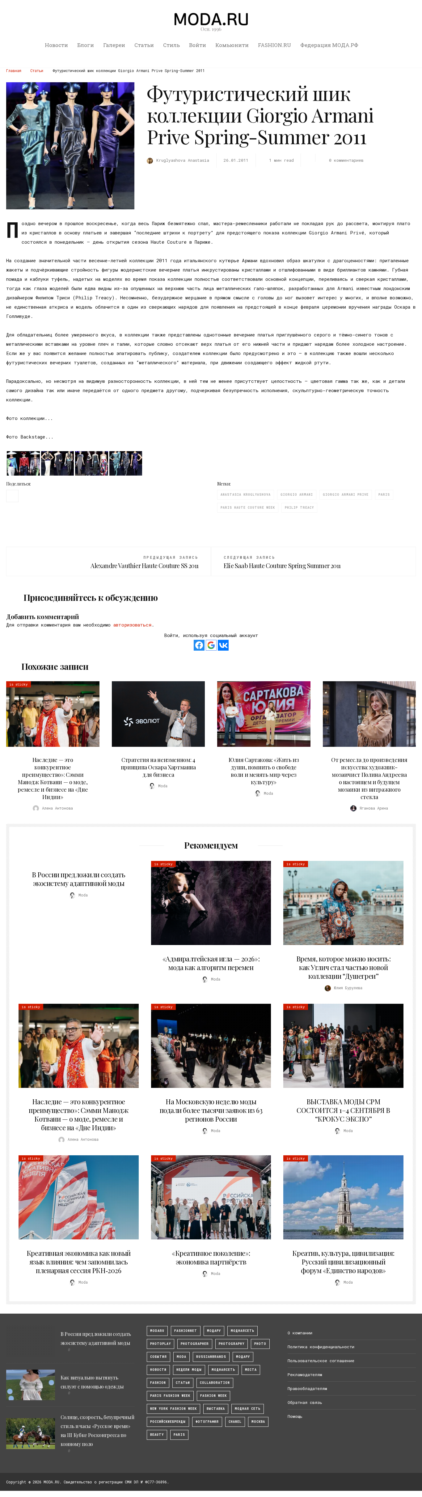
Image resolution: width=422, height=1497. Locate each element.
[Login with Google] (211, 645)
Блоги (85, 45)
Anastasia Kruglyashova (246, 495)
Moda (181, 1357)
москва (258, 1422)
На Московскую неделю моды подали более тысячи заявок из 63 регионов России (211, 1110)
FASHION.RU (274, 45)
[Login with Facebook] (199, 645)
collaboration (215, 1383)
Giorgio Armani (297, 495)
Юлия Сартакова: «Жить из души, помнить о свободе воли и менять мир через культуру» (264, 771)
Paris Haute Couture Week (248, 508)
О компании (300, 1333)
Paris (384, 495)
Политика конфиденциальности (321, 1346)
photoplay (160, 1344)
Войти (197, 45)
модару (214, 1331)
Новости (56, 45)
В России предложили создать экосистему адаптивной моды (78, 879)
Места (251, 1370)
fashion (158, 1383)
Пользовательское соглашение (321, 1360)
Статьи (144, 45)
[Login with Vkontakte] (223, 645)
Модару (243, 1357)
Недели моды (189, 1370)
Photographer (195, 1344)
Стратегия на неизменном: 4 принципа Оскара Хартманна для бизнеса (158, 767)
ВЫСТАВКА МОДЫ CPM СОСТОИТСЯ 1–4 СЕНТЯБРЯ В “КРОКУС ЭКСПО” (343, 1110)
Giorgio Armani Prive (346, 495)
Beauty (157, 1435)
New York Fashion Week (173, 1409)
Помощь (295, 1416)
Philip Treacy (299, 508)
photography (231, 1344)
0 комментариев (346, 160)
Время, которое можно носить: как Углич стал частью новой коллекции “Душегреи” (343, 967)
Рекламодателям (305, 1374)
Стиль (171, 45)
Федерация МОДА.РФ (329, 45)
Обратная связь (305, 1402)
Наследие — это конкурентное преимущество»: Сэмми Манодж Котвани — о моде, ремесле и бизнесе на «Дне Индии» (53, 778)
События (158, 1357)
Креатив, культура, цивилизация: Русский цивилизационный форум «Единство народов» (343, 1261)
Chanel (235, 1422)
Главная (13, 70)
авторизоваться (132, 625)
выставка (216, 1409)
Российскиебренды (168, 1422)
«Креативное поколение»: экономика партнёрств (211, 1257)
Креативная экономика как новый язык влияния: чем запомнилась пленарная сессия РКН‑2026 (79, 1261)
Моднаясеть (223, 1370)
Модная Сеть (247, 1409)
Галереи (114, 45)
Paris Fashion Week (170, 1396)
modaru (157, 1331)
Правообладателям (307, 1388)
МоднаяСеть (242, 1331)
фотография (207, 1422)
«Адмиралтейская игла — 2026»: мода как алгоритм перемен (211, 963)
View (49, 714)
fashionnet (185, 1331)
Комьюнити (232, 45)
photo (260, 1344)
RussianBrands (211, 1357)
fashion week (213, 1396)
